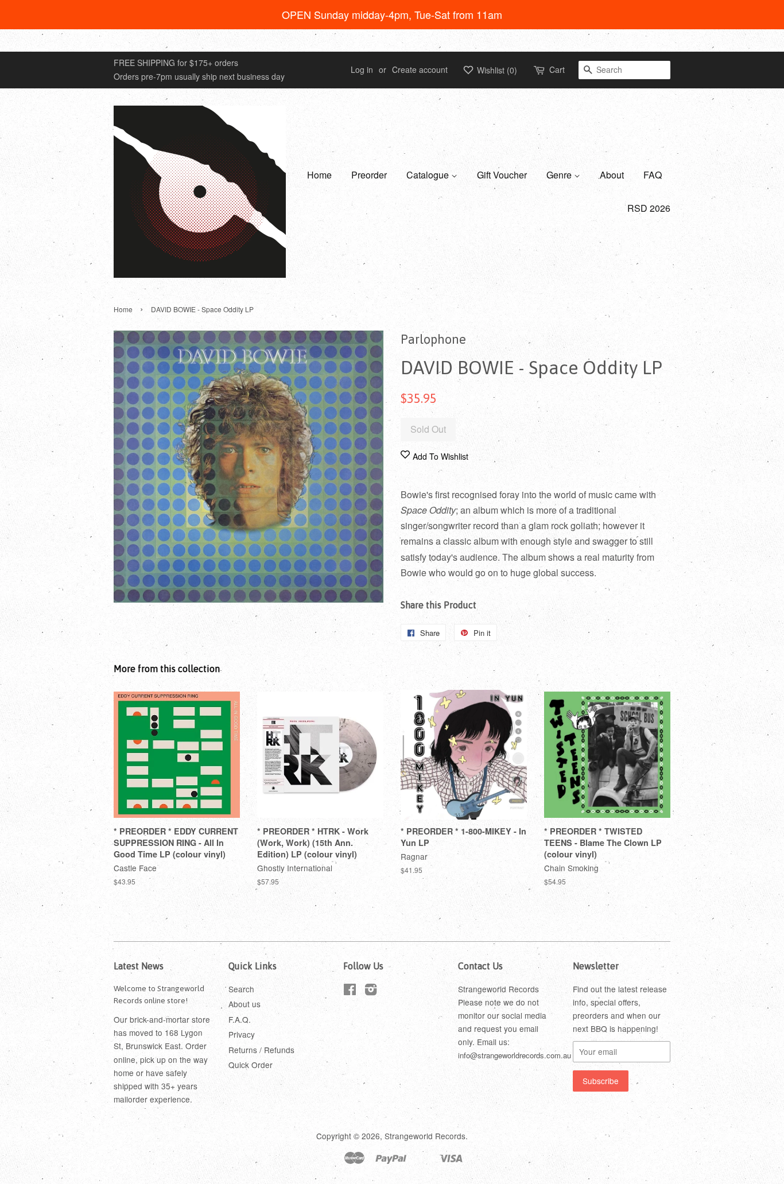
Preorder (369, 174)
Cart (557, 69)
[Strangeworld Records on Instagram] (370, 991)
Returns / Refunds (261, 1049)
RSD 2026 (648, 208)
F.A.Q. (239, 1019)
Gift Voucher (502, 174)
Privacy (241, 1034)
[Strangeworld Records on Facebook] (349, 991)
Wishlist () (496, 70)
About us (244, 1004)
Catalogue (428, 174)
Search (241, 989)
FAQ (652, 174)
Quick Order (250, 1064)
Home (319, 174)
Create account (420, 69)
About (612, 174)
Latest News (139, 966)
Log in (362, 69)
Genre (560, 174)
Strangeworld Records (425, 1136)
